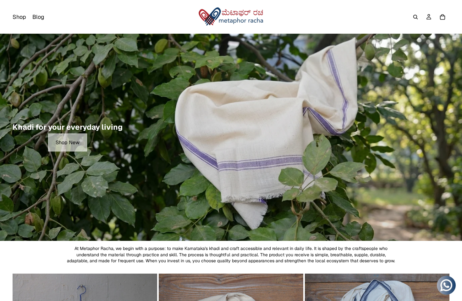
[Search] (415, 17)
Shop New (68, 142)
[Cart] (442, 17)
